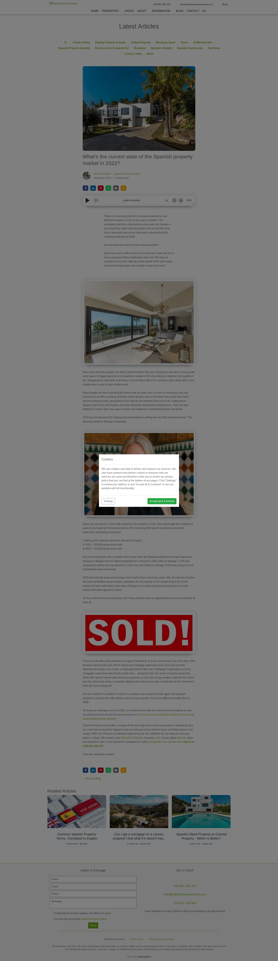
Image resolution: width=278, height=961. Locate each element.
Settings (108, 501)
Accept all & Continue (162, 501)
